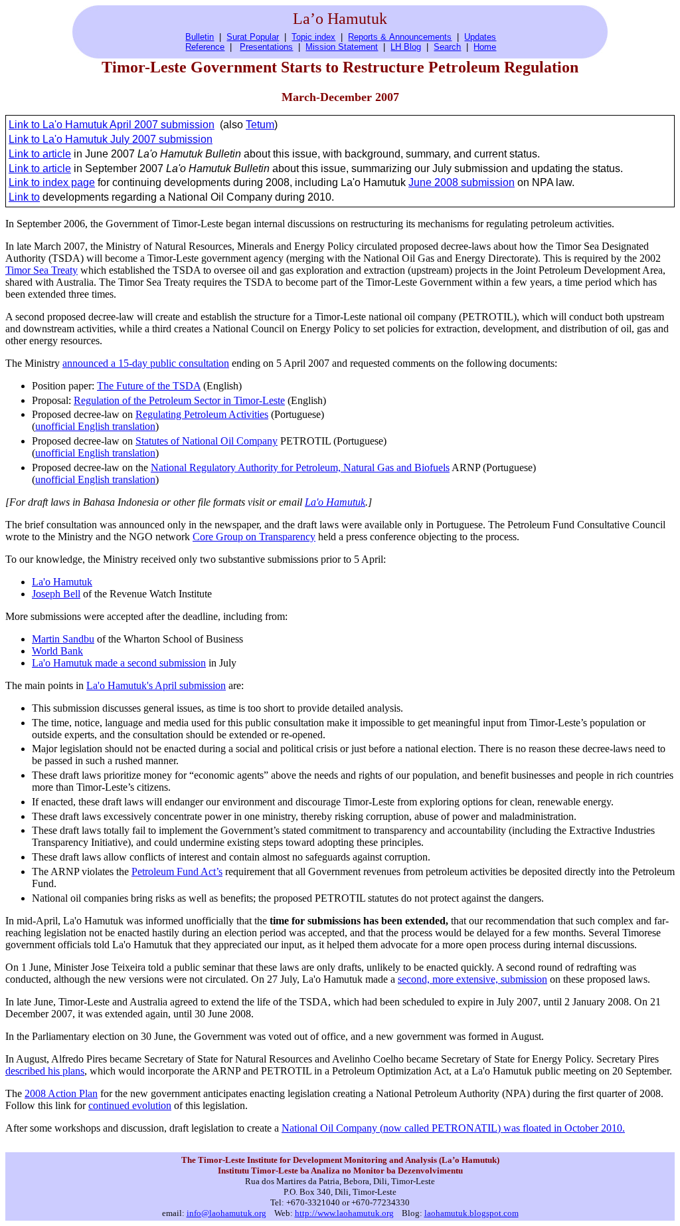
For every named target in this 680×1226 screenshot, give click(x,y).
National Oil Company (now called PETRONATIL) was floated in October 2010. (453, 1128)
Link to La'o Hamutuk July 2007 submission (110, 139)
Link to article (40, 153)
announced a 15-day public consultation (145, 363)
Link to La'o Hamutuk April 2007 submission (111, 124)
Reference (204, 47)
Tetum (260, 124)
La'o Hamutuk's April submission (156, 685)
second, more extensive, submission (472, 979)
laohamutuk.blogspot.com (471, 1213)
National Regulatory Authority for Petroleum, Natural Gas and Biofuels (300, 467)
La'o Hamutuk (335, 502)
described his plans (44, 1070)
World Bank (57, 651)
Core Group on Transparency (254, 536)
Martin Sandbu (63, 639)
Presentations (266, 47)
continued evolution (129, 1105)
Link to (24, 197)
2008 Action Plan (61, 1093)
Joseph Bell (56, 593)
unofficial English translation (95, 426)
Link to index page (52, 182)
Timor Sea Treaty (41, 270)
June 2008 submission (461, 182)
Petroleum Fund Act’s (176, 871)
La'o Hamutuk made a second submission (119, 662)
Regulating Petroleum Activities (201, 414)
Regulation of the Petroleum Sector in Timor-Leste (179, 400)
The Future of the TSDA (149, 385)
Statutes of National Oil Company (206, 441)
